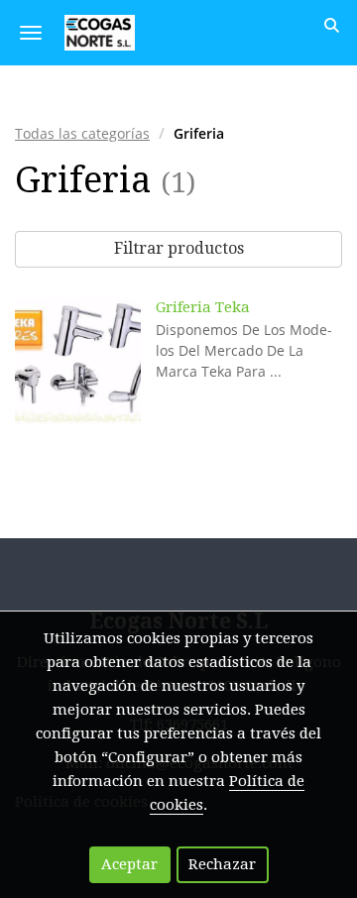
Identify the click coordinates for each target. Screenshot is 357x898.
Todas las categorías (82, 133)
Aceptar (129, 864)
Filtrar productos (179, 248)
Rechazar (222, 864)
